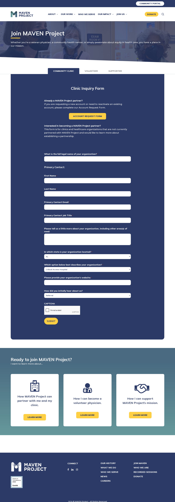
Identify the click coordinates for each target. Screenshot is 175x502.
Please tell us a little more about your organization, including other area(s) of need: (85, 230)
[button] (87, 116)
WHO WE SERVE (109, 472)
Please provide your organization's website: (68, 277)
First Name (50, 175)
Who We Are (141, 467)
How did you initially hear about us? (63, 290)
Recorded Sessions (145, 472)
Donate (138, 476)
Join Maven (140, 463)
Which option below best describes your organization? (73, 264)
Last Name (50, 189)
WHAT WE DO (108, 467)
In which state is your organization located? (68, 251)
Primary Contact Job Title (58, 215)
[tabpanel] (87, 207)
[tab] (63, 71)
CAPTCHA (49, 303)
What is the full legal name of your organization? (71, 154)
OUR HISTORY (108, 463)
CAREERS (106, 480)
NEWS (104, 476)
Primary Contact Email (57, 202)
